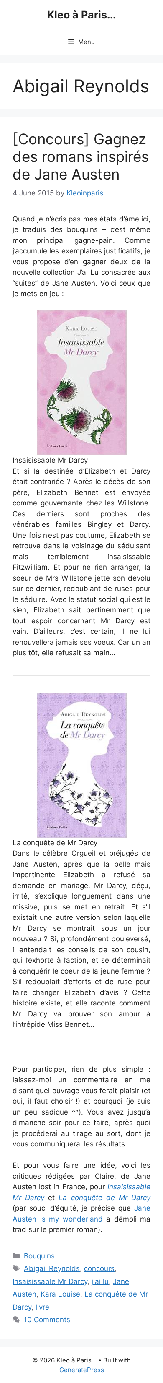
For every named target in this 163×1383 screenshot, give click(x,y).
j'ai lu (100, 1281)
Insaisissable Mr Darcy (50, 1281)
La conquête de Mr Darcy (104, 1197)
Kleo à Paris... (81, 14)
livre (42, 1307)
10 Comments (47, 1319)
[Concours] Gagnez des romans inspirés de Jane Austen (81, 156)
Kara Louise (60, 1294)
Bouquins (39, 1256)
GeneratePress (81, 1370)
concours (99, 1268)
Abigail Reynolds (52, 1268)
